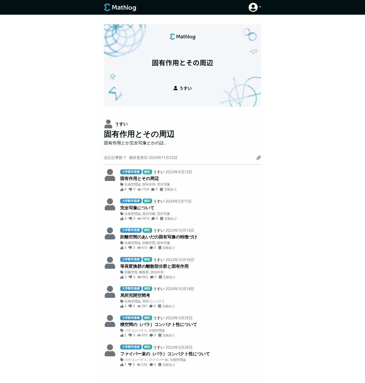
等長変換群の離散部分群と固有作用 (154, 266)
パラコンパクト (136, 330)
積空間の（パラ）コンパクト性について (158, 324)
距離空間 (148, 243)
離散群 (144, 272)
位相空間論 (133, 184)
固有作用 (148, 184)
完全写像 (163, 184)
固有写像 (148, 214)
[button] (254, 7)
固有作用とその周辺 (139, 178)
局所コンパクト (153, 301)
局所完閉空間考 (135, 295)
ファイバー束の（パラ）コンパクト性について (165, 353)
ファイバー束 (158, 360)
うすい (121, 124)
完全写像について (137, 207)
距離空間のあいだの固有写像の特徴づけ (158, 236)
